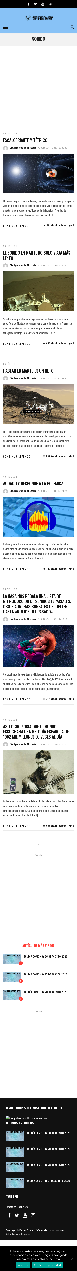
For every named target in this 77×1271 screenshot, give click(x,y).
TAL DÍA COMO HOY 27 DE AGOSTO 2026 (45, 974)
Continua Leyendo (17, 226)
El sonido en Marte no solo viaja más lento (36, 255)
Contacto (60, 1230)
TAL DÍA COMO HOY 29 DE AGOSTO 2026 (48, 1149)
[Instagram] (50, 4)
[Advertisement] (38, 86)
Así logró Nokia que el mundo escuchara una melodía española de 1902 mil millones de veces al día (36, 731)
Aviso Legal (10, 1230)
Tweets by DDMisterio (17, 1207)
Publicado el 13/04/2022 (52, 265)
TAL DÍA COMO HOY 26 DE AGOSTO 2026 (45, 956)
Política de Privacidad (45, 1230)
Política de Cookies (25, 1230)
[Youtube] (42, 4)
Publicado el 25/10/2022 (52, 147)
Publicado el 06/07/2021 (52, 490)
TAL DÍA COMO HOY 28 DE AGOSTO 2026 (45, 992)
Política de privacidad (47, 1265)
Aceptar (23, 1265)
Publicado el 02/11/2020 (52, 619)
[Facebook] (9, 1215)
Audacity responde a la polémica (33, 483)
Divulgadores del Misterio (23, 147)
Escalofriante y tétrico (25, 140)
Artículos (10, 133)
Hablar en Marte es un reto (28, 370)
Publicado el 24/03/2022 (53, 378)
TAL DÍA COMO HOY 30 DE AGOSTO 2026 (48, 1133)
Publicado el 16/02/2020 (53, 744)
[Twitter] (17, 1215)
